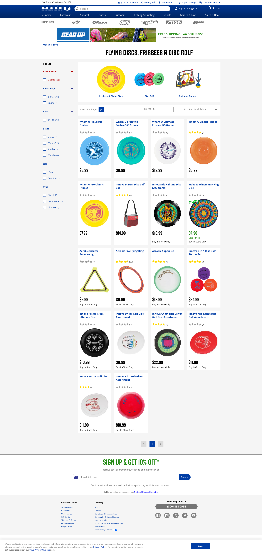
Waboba (57, 155)
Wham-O (57, 143)
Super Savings (188, 2)
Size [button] (45, 163)
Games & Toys (188, 15)
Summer (46, 15)
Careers (98, 510)
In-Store (57, 96)
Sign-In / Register (188, 8)
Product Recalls (68, 523)
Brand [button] (46, 128)
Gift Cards (65, 517)
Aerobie (57, 149)
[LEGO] (125, 22)
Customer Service (211, 2)
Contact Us (66, 510)
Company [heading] (99, 502)
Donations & (106, 514)
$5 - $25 (57, 120)
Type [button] (45, 186)
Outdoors (120, 15)
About (97, 507)
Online (56, 102)
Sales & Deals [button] (50, 71)
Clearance (58, 79)
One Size (58, 178)
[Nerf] (76, 22)
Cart (218, 9)
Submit (184, 477)
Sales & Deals (212, 15)
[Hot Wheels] (150, 22)
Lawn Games (59, 201)
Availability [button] (49, 88)
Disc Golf (57, 195)
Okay (200, 546)
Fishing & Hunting (144, 15)
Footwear (65, 15)
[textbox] (131, 477)
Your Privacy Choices (39, 549)
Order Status (66, 514)
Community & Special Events (107, 517)
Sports (167, 15)
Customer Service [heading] (69, 502)
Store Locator (168, 2)
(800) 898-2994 (176, 506)
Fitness (102, 15)
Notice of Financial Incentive (146, 492)
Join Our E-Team (129, 2)
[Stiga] (174, 22)
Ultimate (57, 207)
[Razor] (100, 22)
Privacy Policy (100, 547)
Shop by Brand (48, 22)
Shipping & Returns (69, 520)
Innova (56, 137)
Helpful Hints (67, 526)
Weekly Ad (149, 2)
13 (54, 172)
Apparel (84, 15)
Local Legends (101, 520)
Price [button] (45, 111)
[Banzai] (199, 22)
